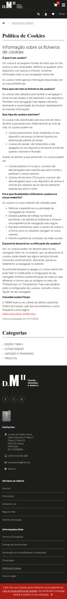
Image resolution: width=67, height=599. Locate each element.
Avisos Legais (9, 576)
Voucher (6, 488)
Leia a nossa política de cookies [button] (20, 590)
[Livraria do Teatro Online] (20, 380)
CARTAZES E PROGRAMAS (19, 353)
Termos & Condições (12, 537)
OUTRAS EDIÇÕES (14, 349)
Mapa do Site (8, 512)
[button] (46, 14)
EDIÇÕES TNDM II (14, 344)
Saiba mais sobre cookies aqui (19, 313)
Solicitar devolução (12, 520)
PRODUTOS (11, 358)
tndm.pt (12, 469)
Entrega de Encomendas (14, 544)
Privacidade (8, 560)
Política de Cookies (22, 23)
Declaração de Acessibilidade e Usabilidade (24, 552)
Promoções (8, 496)
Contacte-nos (9, 504)
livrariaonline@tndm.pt (19, 462)
